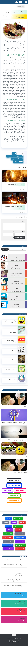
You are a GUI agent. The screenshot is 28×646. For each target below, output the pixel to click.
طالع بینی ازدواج (7, 537)
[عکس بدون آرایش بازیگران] (14, 487)
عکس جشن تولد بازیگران (14, 500)
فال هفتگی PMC (17, 518)
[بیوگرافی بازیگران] (7, 492)
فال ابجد (6, 522)
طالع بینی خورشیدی (19, 537)
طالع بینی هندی (8, 533)
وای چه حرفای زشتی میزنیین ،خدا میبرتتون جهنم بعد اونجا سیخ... (12, 580)
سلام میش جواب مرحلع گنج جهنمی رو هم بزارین (13, 586)
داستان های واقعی (20, 545)
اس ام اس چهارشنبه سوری (15, 185)
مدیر (20, 16)
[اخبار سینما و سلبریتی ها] (14, 482)
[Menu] (26, 2)
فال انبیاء (10, 530)
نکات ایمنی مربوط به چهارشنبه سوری (13, 207)
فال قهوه (14, 522)
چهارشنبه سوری (18, 161)
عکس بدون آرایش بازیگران (14, 485)
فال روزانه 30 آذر (23, 406)
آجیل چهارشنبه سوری (17, 156)
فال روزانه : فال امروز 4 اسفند (20, 472)
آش (8, 156)
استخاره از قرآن (18, 526)
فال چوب (22, 522)
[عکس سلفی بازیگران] (14, 497)
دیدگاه (23, 221)
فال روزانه (18, 530)
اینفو (13, 638)
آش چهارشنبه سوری (17, 159)
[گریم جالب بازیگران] (20, 492)
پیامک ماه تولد (20, 541)
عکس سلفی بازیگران (14, 495)
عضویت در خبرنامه (8, 548)
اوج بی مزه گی (18, 575)
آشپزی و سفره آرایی (20, 6)
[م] (18, 641)
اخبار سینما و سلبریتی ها (14, 480)
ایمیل (23, 231)
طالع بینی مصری (19, 533)
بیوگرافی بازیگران (7, 490)
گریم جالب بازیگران (20, 490)
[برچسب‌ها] (20, 559)
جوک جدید (24, 456)
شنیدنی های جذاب (8, 545)
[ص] (10, 641)
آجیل (14, 153)
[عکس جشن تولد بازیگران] (14, 502)
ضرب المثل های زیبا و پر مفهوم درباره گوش (17, 440)
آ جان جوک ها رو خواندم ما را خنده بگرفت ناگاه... (12, 565)
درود (21, 570)
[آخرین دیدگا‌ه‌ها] (7, 559)
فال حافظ (8, 526)
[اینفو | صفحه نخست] (17, 2)
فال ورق (8, 518)
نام (13, 231)
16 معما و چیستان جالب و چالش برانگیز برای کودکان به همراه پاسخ (14, 423)
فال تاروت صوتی (20, 548)
